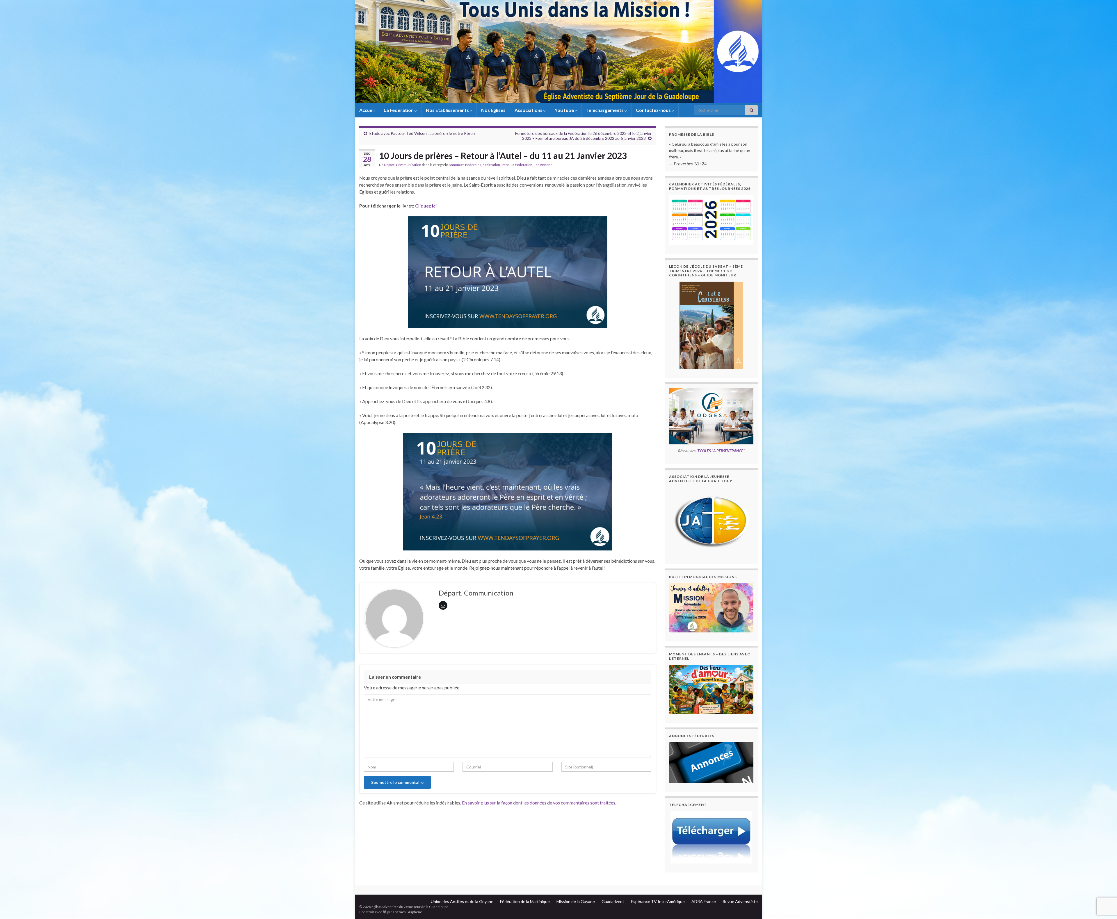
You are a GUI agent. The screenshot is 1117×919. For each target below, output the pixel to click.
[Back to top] (1104, 884)
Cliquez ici (426, 205)
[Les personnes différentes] (711, 689)
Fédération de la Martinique (525, 901)
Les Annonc (543, 164)
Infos (505, 164)
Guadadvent (613, 901)
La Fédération (399, 110)
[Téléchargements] (711, 837)
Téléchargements (605, 110)
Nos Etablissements (448, 110)
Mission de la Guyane (575, 901)
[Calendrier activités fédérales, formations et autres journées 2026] (711, 220)
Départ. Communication (402, 164)
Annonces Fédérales (465, 164)
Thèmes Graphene (407, 912)
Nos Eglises (493, 110)
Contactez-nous (654, 110)
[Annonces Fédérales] (711, 762)
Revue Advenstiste (740, 901)
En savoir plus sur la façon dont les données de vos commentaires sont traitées (538, 802)
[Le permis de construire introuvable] (711, 607)
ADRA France (703, 901)
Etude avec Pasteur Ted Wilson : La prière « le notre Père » (422, 133)
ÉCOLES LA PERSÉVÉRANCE (720, 450)
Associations (529, 110)
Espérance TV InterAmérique (658, 901)
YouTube (565, 110)
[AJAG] (711, 521)
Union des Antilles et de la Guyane (462, 901)
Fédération (491, 164)
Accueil (367, 110)
